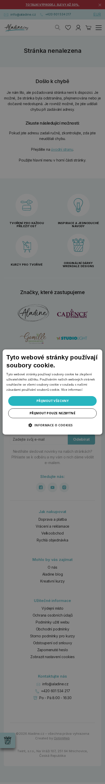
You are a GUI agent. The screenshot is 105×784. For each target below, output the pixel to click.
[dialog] (52, 392)
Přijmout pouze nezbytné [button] (52, 413)
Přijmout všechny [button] (52, 401)
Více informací (71, 389)
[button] (52, 425)
